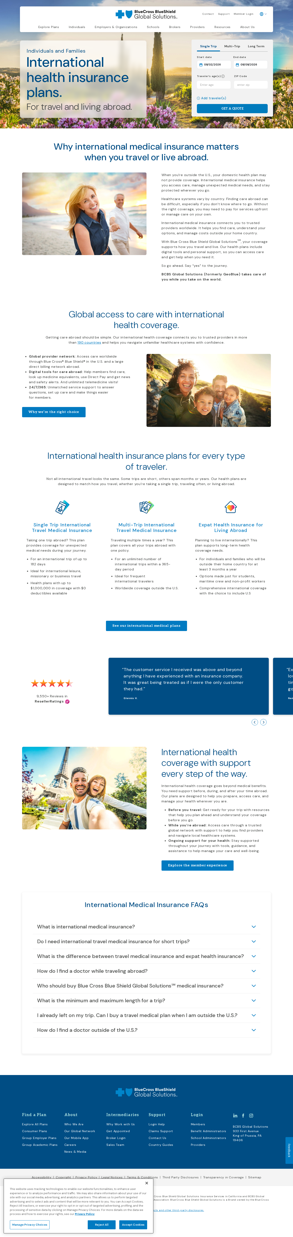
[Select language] (263, 14)
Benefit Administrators (209, 1131)
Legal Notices (111, 1177)
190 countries (89, 342)
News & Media (75, 1152)
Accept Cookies (133, 1225)
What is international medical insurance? (86, 926)
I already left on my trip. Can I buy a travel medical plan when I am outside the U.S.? (137, 1015)
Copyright (63, 1177)
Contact (208, 14)
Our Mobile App (76, 1138)
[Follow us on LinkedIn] (235, 1115)
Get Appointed (118, 1131)
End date (250, 57)
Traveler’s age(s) (209, 76)
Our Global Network (79, 1131)
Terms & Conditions (142, 1177)
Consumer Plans (34, 1131)
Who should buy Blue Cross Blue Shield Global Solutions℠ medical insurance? (130, 985)
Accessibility (41, 1177)
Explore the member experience (197, 865)
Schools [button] (153, 27)
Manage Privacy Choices (29, 1225)
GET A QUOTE (232, 108)
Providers (197, 27)
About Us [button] (247, 27)
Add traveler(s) (213, 98)
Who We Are (74, 1124)
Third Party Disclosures (180, 1177)
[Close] (146, 1183)
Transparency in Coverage (223, 1177)
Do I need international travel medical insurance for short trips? (113, 941)
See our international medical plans (146, 626)
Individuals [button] (77, 27)
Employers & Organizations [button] (116, 27)
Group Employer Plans (39, 1138)
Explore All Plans (35, 1124)
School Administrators (208, 1138)
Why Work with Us (120, 1124)
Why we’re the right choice (54, 412)
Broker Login (116, 1138)
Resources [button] (222, 27)
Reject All (101, 1225)
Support (224, 14)
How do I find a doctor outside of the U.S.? (87, 1030)
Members (198, 1124)
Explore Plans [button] (48, 27)
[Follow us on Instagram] (251, 1115)
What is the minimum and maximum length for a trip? (101, 1000)
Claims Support (161, 1131)
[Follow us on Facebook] (243, 1115)
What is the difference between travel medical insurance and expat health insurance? (140, 956)
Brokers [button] (175, 27)
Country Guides (161, 1145)
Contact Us (157, 1138)
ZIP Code (240, 76)
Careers (70, 1145)
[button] (223, 76)
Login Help (157, 1124)
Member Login (244, 14)
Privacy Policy (86, 1177)
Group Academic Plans (40, 1145)
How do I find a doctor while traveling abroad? (92, 971)
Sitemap (254, 1177)
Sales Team (115, 1145)
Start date (214, 57)
